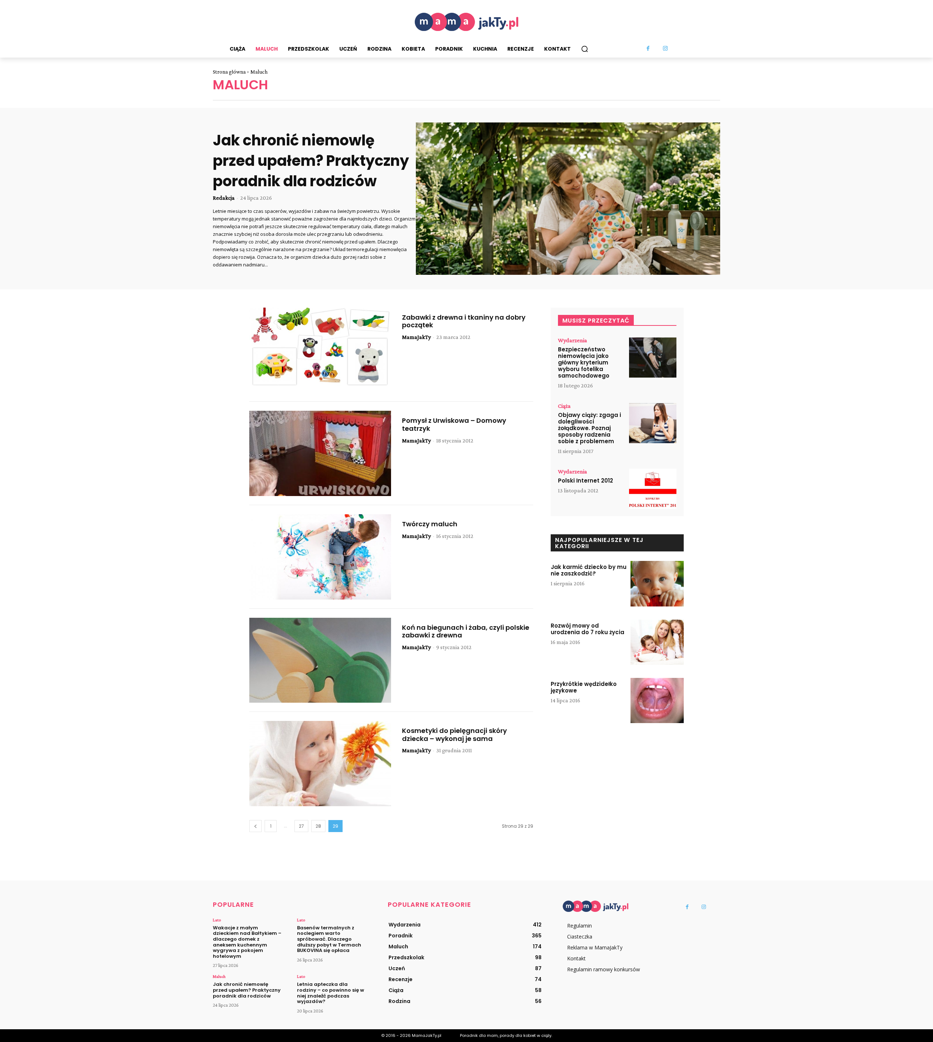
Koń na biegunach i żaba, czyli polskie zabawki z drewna (465, 631)
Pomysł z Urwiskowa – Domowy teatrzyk (454, 424)
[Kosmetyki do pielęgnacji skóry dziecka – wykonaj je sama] (320, 763)
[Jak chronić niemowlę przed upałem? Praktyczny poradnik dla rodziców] (568, 198)
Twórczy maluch (429, 523)
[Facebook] (648, 49)
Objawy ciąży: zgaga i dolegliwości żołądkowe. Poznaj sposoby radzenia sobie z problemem (589, 428)
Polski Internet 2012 (585, 480)
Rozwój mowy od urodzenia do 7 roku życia (587, 629)
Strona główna (229, 72)
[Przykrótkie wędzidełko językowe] (657, 700)
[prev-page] (255, 826)
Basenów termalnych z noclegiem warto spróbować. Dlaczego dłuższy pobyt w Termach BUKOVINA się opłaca (329, 939)
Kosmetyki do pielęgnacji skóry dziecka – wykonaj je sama (454, 734)
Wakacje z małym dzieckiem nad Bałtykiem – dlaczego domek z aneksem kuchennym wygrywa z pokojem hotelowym (247, 942)
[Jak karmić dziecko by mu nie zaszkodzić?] (657, 583)
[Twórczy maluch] (320, 557)
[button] (584, 49)
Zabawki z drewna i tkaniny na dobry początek (464, 321)
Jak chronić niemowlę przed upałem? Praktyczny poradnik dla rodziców (311, 160)
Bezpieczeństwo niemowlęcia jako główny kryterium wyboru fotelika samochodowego (583, 362)
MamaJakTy (416, 337)
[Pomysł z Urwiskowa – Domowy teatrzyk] (320, 453)
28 (318, 826)
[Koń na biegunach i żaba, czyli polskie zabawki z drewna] (320, 660)
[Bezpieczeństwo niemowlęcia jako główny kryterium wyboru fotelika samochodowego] (652, 357)
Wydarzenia (572, 340)
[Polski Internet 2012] (652, 489)
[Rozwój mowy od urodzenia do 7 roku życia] (657, 642)
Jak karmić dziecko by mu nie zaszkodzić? (588, 570)
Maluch (219, 976)
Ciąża (564, 406)
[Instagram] (665, 49)
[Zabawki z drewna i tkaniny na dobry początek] (320, 350)
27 (301, 826)
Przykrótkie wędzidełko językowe (584, 687)
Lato (217, 920)
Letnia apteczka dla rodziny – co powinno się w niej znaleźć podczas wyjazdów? (330, 993)
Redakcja (224, 198)
